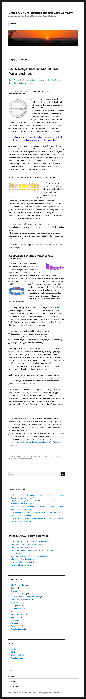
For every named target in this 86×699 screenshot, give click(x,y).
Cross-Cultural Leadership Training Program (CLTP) (32, 550)
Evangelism (15, 606)
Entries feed (16, 652)
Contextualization (18, 594)
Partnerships (39, 456)
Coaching (14, 591)
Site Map (12, 681)
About (11, 676)
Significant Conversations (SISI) (24, 562)
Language (21, 458)
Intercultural (12, 458)
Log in (13, 649)
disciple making (17, 603)
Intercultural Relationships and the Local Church (31, 556)
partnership (29, 458)
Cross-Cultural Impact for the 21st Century (40, 13)
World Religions (17, 629)
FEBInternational (18, 553)
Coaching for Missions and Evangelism (27, 544)
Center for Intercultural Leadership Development (31, 541)
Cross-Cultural (56, 456)
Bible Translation (18, 585)
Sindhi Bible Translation (21, 565)
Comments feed (17, 655)
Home (11, 671)
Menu (13, 23)
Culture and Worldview (26, 456)
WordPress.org (17, 658)
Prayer (13, 623)
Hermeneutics (16, 608)
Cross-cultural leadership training (25, 597)
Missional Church (18, 614)
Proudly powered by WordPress (49, 693)
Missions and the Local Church (23, 559)
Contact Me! (13, 686)
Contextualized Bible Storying (23, 547)
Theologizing (16, 626)
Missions (14, 617)
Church (47, 456)
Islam (13, 611)
